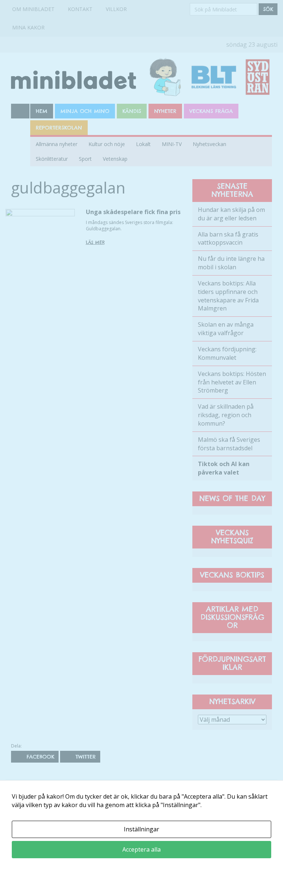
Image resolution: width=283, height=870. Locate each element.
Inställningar (141, 829)
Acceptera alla (141, 849)
